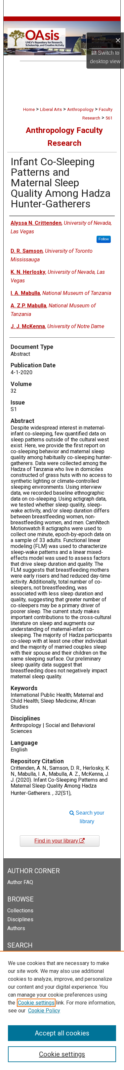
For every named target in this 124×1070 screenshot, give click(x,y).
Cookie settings (36, 1003)
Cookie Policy (44, 1010)
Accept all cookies (62, 1033)
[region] (62, 1010)
